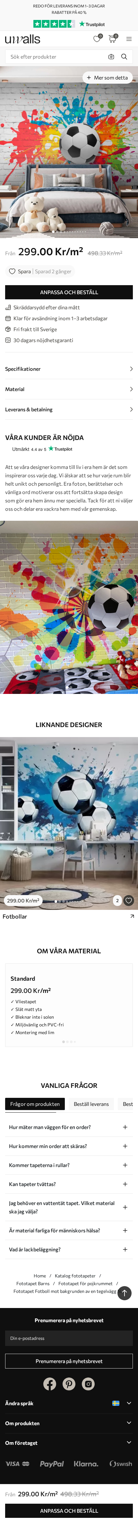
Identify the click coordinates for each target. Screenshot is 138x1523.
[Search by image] (111, 56)
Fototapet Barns (32, 1283)
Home (40, 1275)
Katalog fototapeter (75, 1275)
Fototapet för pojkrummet (85, 1283)
